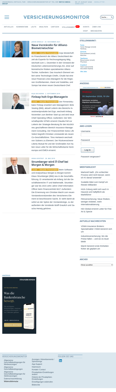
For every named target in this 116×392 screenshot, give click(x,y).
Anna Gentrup (37, 158)
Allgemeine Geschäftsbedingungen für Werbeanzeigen (14, 362)
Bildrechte (36, 385)
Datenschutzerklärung (13, 379)
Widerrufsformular (11, 381)
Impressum (36, 367)
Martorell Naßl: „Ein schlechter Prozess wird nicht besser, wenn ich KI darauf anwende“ (95, 175)
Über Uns (96, 27)
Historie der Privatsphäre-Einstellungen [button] (42, 378)
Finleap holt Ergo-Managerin (49, 97)
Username (85, 131)
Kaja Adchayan (37, 94)
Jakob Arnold (37, 42)
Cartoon (55, 27)
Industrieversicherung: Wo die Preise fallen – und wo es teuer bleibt (95, 239)
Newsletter (99, 2)
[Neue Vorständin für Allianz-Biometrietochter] (15, 49)
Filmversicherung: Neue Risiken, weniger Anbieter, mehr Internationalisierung (95, 202)
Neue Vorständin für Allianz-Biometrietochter (49, 46)
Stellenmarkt (70, 27)
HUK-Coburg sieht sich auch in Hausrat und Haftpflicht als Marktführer (95, 192)
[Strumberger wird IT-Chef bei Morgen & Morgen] (15, 165)
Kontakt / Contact (39, 370)
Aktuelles (8, 27)
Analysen (43, 27)
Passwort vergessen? (90, 156)
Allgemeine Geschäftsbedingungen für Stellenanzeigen (14, 374)
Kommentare (22, 27)
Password (85, 140)
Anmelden (79, 4)
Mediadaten (96, 31)
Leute (33, 27)
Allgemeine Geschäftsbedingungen (13, 368)
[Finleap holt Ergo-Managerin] (15, 101)
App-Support (37, 364)
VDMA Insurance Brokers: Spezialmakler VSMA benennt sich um (96, 229)
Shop (85, 31)
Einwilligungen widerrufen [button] (42, 382)
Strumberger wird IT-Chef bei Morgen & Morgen (49, 163)
